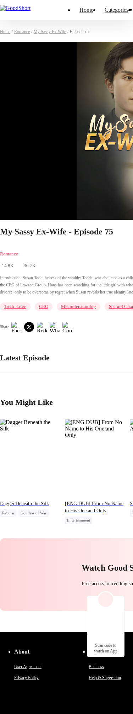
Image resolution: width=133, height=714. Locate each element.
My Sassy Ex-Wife (50, 31)
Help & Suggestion (105, 677)
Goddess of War (33, 513)
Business (96, 666)
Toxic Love (15, 306)
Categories (116, 10)
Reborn (8, 513)
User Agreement (27, 666)
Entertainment (78, 520)
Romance (22, 31)
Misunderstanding (78, 306)
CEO (43, 306)
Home (86, 10)
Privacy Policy (26, 677)
